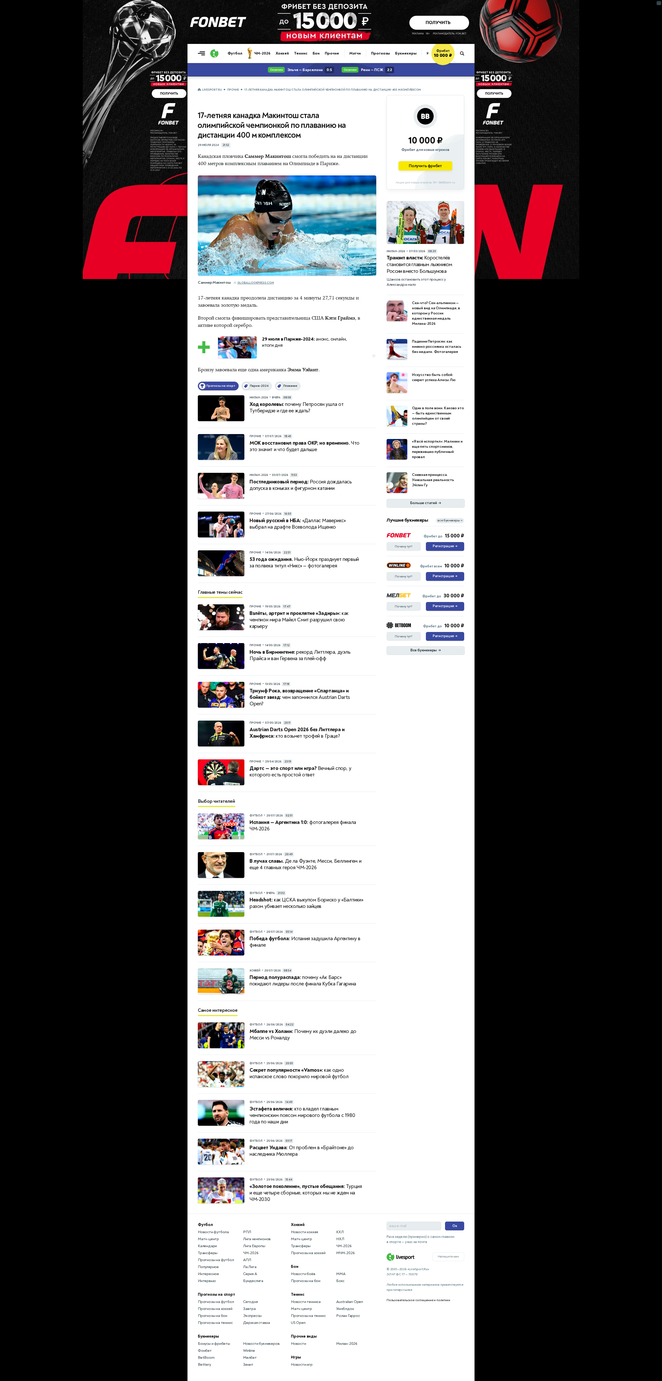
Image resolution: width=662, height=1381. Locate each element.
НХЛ (340, 1239)
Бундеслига (253, 1280)
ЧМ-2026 (262, 53)
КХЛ (339, 1232)
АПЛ (247, 1259)
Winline (249, 1350)
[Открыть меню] (203, 53)
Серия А (250, 1273)
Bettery (204, 1364)
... (454, 61)
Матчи (355, 53)
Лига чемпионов (257, 1239)
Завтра (249, 1308)
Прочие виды (304, 1336)
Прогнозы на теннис (215, 1322)
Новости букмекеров (261, 1343)
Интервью (207, 1280)
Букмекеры (405, 53)
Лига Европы (254, 1246)
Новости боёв (303, 1273)
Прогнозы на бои (212, 1315)
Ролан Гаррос (348, 1315)
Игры (296, 1357)
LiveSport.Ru (212, 89)
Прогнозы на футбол (216, 1259)
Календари (207, 1246)
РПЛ (247, 1232)
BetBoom (206, 1357)
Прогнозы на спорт (216, 1294)
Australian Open (349, 1301)
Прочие (332, 53)
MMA (340, 1273)
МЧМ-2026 (345, 1253)
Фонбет (205, 1350)
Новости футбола (213, 1232)
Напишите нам (448, 1256)
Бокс (340, 1280)
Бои (316, 53)
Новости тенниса (306, 1301)
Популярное (208, 1266)
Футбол (235, 53)
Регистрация (445, 546)
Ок (454, 1226)
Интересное (208, 1273)
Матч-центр (208, 1239)
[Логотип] (214, 53)
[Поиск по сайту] (465, 53)
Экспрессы (252, 1315)
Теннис (300, 53)
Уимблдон (345, 1308)
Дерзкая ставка (256, 1322)
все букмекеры (450, 520)
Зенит (248, 1364)
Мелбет (250, 1357)
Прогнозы (380, 53)
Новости (298, 1343)
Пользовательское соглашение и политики (418, 1300)
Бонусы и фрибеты (214, 1343)
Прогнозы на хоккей (215, 1308)
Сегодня (250, 1301)
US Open (298, 1322)
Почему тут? (403, 546)
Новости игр (302, 1364)
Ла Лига (250, 1266)
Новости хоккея (304, 1232)
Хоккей (282, 53)
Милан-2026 (346, 1343)
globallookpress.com (255, 282)
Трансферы (207, 1253)
